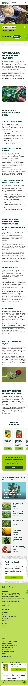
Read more (7, 497)
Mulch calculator (6, 649)
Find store (13, 577)
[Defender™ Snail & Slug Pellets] (5, 667)
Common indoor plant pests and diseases (17, 539)
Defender (4, 636)
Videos (4, 653)
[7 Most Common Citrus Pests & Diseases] (6, 532)
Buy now (21, 670)
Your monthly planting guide (9, 641)
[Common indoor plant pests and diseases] (6, 540)
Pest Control (5, 620)
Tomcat (4, 630)
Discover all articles (8, 480)
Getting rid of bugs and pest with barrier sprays (13, 492)
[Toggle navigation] (25, 2)
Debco (4, 632)
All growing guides (7, 643)
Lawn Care (5, 612)
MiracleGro (5, 634)
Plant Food (5, 614)
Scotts (4, 626)
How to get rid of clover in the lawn (18, 512)
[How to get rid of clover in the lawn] (6, 514)
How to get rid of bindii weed (18, 521)
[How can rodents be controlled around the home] (6, 549)
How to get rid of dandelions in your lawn (18, 504)
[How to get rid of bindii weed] (6, 523)
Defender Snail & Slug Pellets (16, 665)
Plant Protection (6, 618)
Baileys (4, 628)
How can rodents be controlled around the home (19, 547)
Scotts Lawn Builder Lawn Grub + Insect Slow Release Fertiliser (13, 326)
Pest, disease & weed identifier (9, 645)
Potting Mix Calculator (7, 647)
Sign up (13, 467)
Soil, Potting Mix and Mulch (9, 616)
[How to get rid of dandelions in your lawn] (6, 506)
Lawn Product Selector (8, 651)
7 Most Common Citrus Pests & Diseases (17, 530)
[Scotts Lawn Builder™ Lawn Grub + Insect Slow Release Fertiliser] (19, 434)
